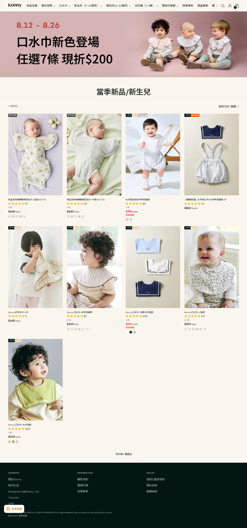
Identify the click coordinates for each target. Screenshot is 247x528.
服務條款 (152, 491)
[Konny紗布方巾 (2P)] (35, 267)
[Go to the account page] (230, 5)
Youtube (13, 497)
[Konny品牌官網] (15, 6)
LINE (11, 503)
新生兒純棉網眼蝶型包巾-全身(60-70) (27, 199)
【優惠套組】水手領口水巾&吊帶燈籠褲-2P (205, 199)
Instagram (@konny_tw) (23, 491)
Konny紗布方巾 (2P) (18, 312)
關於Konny (15, 479)
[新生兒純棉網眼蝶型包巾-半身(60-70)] (94, 154)
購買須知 (82, 479)
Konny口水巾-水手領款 (19, 424)
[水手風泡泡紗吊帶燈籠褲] (153, 154)
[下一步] (216, 5)
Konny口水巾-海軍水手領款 (139, 312)
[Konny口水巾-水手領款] (35, 380)
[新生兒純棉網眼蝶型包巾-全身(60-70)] (35, 154)
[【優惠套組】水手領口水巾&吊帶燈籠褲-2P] (211, 154)
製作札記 (13, 485)
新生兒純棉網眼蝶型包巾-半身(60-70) (86, 199)
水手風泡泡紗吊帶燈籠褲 (138, 199)
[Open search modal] (222, 5)
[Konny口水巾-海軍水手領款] (153, 267)
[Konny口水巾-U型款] (211, 267)
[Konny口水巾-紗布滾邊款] (94, 267)
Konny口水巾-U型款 (194, 312)
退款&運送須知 (156, 479)
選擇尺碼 (82, 485)
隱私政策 (152, 485)
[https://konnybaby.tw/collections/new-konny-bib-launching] (123, 44)
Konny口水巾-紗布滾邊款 (79, 312)
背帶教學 (82, 491)
